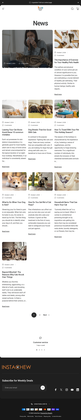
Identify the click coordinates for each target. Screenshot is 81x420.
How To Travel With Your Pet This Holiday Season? (66, 130)
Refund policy (30, 416)
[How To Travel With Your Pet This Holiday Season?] (66, 109)
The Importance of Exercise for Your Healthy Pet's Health (66, 61)
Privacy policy (23, 416)
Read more (7, 90)
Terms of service (38, 416)
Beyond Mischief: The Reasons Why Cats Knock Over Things (13, 274)
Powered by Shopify (46, 413)
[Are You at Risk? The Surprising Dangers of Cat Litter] (27, 49)
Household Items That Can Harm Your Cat (65, 203)
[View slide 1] (36, 350)
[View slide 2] (39, 350)
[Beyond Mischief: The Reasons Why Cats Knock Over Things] (14, 251)
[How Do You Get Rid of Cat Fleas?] (40, 181)
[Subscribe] (43, 388)
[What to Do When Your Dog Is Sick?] (14, 181)
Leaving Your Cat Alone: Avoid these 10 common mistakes (12, 132)
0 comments (24, 63)
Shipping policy (47, 416)
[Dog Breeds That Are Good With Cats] (40, 109)
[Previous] (3, 2)
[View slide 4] (44, 350)
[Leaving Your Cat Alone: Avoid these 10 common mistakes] (14, 109)
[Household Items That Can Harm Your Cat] (66, 181)
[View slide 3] (41, 350)
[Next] (78, 2)
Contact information (56, 416)
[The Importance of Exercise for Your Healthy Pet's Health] (66, 39)
